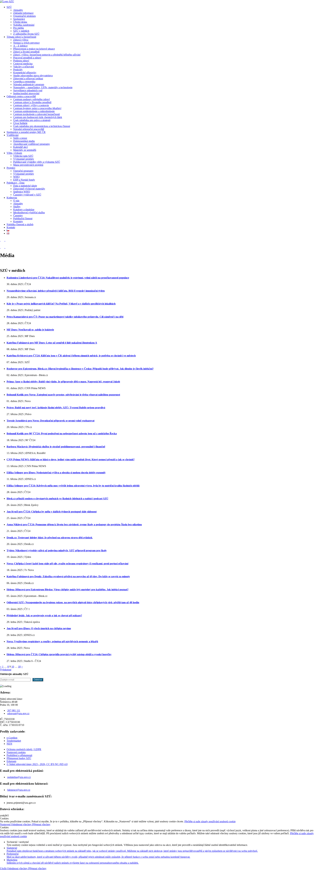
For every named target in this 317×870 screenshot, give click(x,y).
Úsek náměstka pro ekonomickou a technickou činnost (41, 126)
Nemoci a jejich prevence (26, 42)
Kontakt (11, 227)
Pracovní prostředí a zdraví (27, 57)
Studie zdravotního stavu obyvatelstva (33, 75)
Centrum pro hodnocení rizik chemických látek (37, 117)
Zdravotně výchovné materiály (29, 188)
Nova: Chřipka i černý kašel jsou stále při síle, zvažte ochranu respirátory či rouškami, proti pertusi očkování (67, 563)
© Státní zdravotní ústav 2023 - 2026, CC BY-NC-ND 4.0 (37, 764)
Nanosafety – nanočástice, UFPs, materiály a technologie (42, 87)
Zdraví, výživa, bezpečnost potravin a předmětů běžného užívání (46, 54)
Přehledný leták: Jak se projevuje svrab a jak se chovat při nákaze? (44, 615)
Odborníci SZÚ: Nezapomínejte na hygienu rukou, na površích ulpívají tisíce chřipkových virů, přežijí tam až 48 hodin (73, 602)
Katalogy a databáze (23, 209)
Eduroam (11, 761)
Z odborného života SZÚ (26, 33)
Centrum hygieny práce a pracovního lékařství (37, 108)
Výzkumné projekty (23, 158)
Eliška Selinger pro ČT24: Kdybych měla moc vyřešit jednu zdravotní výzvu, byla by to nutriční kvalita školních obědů (73, 485)
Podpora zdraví (21, 60)
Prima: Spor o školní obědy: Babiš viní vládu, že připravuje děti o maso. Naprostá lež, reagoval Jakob (63, 381)
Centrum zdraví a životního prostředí (32, 102)
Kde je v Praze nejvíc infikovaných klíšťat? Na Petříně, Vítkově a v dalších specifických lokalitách (61, 303)
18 (19, 666)
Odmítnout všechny (21, 824)
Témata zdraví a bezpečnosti (21, 36)
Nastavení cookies (16, 752)
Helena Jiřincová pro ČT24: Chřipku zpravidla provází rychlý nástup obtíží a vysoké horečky (59, 654)
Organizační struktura (24, 16)
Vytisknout (5, 669)
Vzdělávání (12, 135)
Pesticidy (18, 69)
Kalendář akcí (20, 147)
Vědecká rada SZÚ (23, 156)
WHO (16, 176)
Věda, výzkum (14, 153)
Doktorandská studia (24, 141)
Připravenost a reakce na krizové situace (34, 48)
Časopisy (18, 215)
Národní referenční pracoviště (28, 129)
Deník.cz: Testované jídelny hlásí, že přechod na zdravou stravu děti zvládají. (50, 537)
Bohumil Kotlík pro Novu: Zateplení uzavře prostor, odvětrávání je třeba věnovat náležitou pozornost (63, 394)
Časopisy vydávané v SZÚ (27, 194)
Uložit (3, 868)
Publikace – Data (15, 182)
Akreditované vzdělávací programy (31, 144)
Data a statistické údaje (25, 185)
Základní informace (23, 13)
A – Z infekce (20, 45)
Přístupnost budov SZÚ (19, 758)
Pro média (18, 27)
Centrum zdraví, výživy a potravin (31, 105)
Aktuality (18, 10)
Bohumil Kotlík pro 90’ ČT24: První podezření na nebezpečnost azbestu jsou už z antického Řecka (62, 433)
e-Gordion (12, 737)
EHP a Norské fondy (24, 179)
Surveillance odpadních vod (27, 90)
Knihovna (12, 197)
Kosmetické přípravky (24, 72)
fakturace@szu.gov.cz (18, 789)
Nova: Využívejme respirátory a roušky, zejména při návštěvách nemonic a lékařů (52, 641)
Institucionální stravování (26, 93)
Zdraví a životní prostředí (26, 51)
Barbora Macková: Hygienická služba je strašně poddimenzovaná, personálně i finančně (56, 446)
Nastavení (5, 824)
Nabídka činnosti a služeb (20, 224)
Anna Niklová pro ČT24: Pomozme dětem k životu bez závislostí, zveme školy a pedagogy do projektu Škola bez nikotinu (74, 524)
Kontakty (18, 221)
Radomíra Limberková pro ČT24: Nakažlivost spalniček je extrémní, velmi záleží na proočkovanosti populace (68, 277)
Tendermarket (14, 740)
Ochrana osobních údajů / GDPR (24, 749)
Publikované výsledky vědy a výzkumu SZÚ (36, 161)
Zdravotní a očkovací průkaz (28, 78)
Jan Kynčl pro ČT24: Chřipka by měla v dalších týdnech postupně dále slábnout (52, 511)
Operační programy (23, 170)
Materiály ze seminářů (24, 150)
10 (12, 666)
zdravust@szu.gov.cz (18, 713)
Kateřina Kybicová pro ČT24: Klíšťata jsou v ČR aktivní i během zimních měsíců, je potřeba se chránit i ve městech (71, 355)
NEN (9, 743)
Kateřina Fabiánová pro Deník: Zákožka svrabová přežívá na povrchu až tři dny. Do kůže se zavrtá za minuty (68, 576)
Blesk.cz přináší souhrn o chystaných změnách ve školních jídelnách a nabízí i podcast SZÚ (57, 498)
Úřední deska (20, 22)
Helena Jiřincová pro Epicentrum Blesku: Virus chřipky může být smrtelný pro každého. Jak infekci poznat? (67, 589)
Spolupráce (19, 19)
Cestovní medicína (23, 63)
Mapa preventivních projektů (28, 164)
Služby (16, 206)
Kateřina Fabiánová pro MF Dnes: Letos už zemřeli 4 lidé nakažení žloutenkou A (52, 342)
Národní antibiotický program (28, 84)
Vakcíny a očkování (23, 66)
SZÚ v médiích (21, 30)
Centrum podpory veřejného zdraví (31, 99)
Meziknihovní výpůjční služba (29, 212)
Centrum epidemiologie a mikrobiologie (34, 111)
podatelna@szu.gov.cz (19, 777)
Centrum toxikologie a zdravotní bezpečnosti (36, 114)
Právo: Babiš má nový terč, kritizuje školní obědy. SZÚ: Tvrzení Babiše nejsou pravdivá (56, 407)
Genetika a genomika (24, 81)
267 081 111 (13, 710)
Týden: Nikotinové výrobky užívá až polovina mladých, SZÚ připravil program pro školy (57, 550)
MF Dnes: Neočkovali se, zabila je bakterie (30, 329)
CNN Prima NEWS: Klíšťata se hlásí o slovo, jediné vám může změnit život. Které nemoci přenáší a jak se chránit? (71, 459)
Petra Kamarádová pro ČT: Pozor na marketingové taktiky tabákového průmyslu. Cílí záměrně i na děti (65, 316)
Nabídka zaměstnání (23, 24)
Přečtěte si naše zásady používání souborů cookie (210, 821)
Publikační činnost (22, 218)
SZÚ (9, 7)
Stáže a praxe (20, 138)
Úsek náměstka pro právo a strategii (31, 120)
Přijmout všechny (41, 824)
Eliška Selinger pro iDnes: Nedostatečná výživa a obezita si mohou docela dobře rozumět (56, 472)
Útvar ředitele (20, 123)
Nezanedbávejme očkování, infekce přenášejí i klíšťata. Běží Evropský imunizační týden (56, 290)
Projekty (11, 167)
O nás (16, 200)
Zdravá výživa (20, 39)
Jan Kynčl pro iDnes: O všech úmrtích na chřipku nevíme (39, 628)
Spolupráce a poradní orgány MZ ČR (26, 132)
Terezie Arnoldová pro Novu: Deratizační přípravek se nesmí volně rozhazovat (50, 420)
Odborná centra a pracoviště (21, 96)
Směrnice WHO (21, 191)
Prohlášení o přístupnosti (19, 755)
